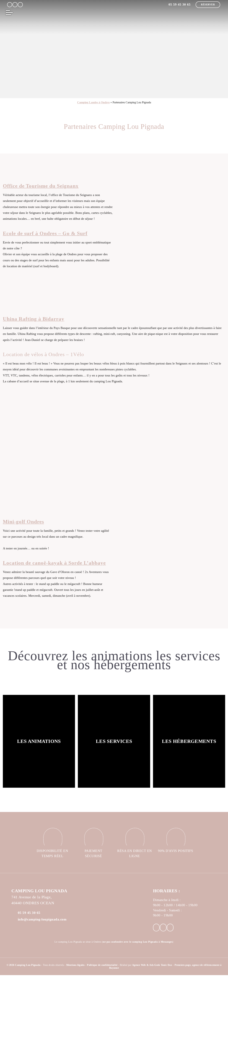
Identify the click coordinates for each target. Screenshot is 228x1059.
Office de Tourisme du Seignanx (41, 186)
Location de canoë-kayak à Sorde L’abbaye (54, 563)
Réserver (208, 4)
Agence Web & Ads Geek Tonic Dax (152, 965)
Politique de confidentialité (102, 965)
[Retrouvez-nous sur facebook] (9, 4)
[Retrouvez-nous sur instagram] (14, 4)
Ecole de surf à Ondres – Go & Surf (45, 233)
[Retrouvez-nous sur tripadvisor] (20, 4)
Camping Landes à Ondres (93, 102)
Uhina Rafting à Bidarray (33, 319)
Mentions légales (75, 965)
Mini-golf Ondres (23, 521)
